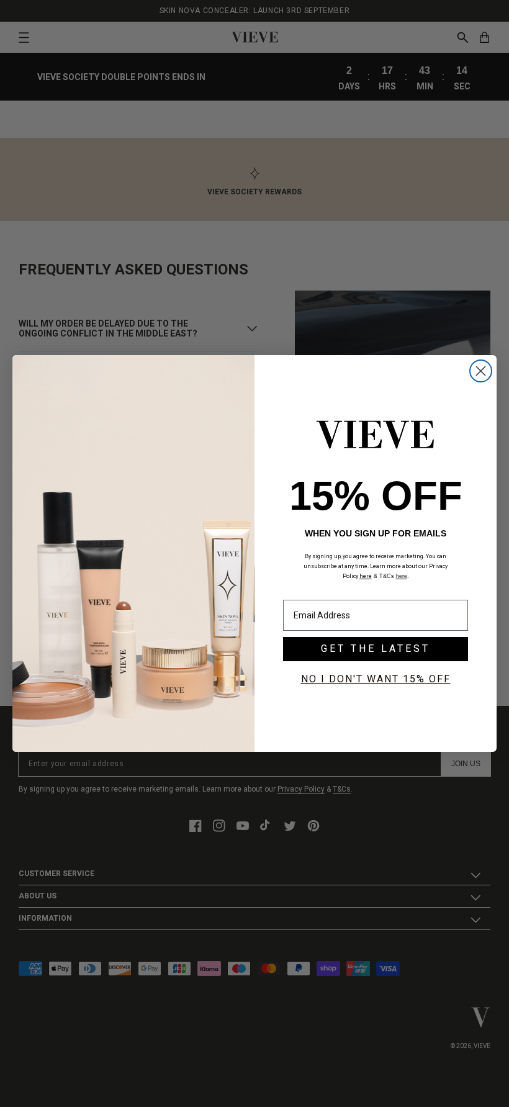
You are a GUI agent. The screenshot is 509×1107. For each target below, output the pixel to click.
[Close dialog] (481, 371)
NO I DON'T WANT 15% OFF (376, 679)
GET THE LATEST (375, 648)
